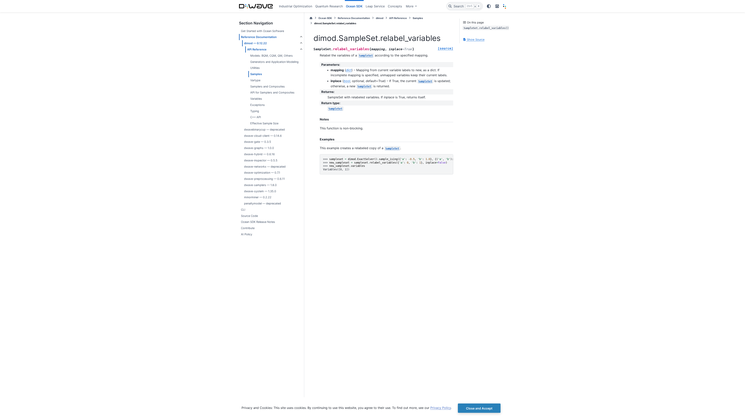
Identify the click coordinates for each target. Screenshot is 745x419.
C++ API (255, 117)
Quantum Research (329, 6)
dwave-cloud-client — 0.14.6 (263, 135)
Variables (256, 98)
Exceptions (257, 104)
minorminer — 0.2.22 (257, 197)
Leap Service (375, 6)
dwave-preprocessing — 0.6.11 (264, 178)
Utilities (255, 67)
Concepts (395, 6)
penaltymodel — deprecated (262, 203)
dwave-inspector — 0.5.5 (260, 160)
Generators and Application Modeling (274, 61)
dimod (379, 18)
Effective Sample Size (264, 123)
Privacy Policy (440, 408)
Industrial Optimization (295, 6)
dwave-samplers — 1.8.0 (260, 185)
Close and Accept (479, 408)
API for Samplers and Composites (272, 92)
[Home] (311, 18)
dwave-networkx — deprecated (265, 166)
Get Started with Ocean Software (262, 31)
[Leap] (504, 6)
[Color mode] (488, 6)
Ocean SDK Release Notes (258, 221)
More (410, 6)
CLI (243, 209)
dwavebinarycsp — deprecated (264, 129)
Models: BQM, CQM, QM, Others (271, 55)
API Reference (257, 49)
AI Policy (246, 234)
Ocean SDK (325, 18)
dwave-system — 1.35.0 (260, 191)
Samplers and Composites (267, 86)
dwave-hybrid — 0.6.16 (259, 154)
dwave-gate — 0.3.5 (257, 141)
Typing (254, 111)
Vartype (255, 80)
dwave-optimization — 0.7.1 (262, 172)
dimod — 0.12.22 (255, 43)
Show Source (475, 39)
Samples (256, 74)
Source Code (249, 215)
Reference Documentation (259, 37)
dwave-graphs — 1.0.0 (259, 148)
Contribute (248, 228)
